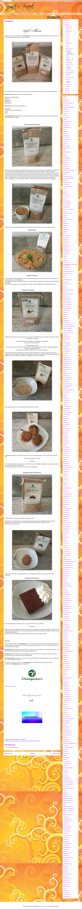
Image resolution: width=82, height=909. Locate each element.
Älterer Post (56, 753)
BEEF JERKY (66, 145)
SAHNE (65, 673)
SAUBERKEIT (66, 686)
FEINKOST (66, 262)
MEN (65, 535)
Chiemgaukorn (69, 43)
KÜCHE (65, 473)
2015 (66, 92)
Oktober (68, 29)
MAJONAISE (66, 514)
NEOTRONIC (66, 569)
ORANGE (65, 596)
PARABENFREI (67, 606)
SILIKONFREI (66, 722)
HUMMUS (66, 398)
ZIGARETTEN (66, 886)
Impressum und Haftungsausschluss (25, 13)
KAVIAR (65, 432)
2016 (66, 90)
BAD (64, 129)
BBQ (64, 141)
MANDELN (66, 518)
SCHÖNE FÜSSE (67, 698)
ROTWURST (66, 667)
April (67, 40)
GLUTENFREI (66, 345)
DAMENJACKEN (67, 213)
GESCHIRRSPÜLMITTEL (69, 326)
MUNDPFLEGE (67, 555)
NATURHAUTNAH (67, 563)
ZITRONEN (66, 892)
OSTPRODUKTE (67, 600)
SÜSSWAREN (66, 763)
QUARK (65, 635)
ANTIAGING (66, 111)
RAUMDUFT (66, 643)
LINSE (65, 506)
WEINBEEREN (66, 853)
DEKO (65, 217)
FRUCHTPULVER (67, 302)
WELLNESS (66, 855)
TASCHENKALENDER (68, 767)
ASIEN (65, 119)
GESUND (65, 334)
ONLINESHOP (28, 741)
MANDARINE (66, 516)
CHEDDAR (66, 184)
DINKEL (65, 225)
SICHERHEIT (66, 720)
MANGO (65, 520)
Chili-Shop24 (68, 74)
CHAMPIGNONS (67, 182)
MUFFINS (66, 547)
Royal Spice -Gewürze (68, 82)
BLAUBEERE (66, 158)
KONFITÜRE (66, 463)
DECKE (65, 215)
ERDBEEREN (66, 250)
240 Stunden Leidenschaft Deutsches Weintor (70, 53)
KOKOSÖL (66, 461)
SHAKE (65, 712)
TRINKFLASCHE (67, 796)
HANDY (65, 371)
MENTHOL (66, 537)
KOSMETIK (66, 469)
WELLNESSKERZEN (68, 857)
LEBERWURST (67, 496)
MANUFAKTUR (67, 522)
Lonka (67, 76)
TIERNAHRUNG (67, 778)
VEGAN (65, 816)
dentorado (68, 79)
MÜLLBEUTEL (66, 549)
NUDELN (65, 577)
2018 (66, 24)
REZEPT (65, 655)
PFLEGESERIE (67, 620)
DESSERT (66, 223)
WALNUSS (66, 833)
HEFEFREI (66, 381)
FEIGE (65, 260)
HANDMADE (66, 365)
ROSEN (65, 661)
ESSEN (10, 741)
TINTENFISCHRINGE (68, 784)
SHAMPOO (66, 714)
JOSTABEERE (66, 408)
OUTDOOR (66, 602)
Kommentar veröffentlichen (12, 747)
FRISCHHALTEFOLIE (68, 289)
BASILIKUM (66, 137)
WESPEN (65, 861)
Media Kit (45, 13)
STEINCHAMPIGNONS (68, 747)
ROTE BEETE (66, 663)
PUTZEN (65, 633)
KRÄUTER (66, 471)
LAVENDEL (66, 492)
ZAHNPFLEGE (67, 882)
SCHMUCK (66, 694)
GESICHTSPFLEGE (68, 332)
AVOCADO (66, 123)
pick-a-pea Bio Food (70, 72)
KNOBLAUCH (66, 451)
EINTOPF (65, 243)
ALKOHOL (66, 105)
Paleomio (68, 46)
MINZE (65, 541)
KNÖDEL (65, 453)
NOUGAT (65, 573)
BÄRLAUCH (66, 135)
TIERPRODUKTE (67, 780)
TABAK (65, 765)
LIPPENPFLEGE (67, 508)
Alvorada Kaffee (69, 62)
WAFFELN (66, 825)
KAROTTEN (66, 424)
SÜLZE (65, 755)
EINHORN (66, 241)
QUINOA (65, 637)
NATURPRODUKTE (67, 567)
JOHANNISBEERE (67, 406)
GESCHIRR (66, 322)
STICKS (65, 751)
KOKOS (65, 459)
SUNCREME (66, 757)
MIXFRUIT (66, 543)
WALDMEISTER (67, 831)
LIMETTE (65, 502)
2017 (66, 88)
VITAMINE (66, 822)
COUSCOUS (66, 207)
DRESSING (66, 229)
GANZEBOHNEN (67, 308)
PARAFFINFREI (67, 608)
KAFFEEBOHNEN (67, 412)
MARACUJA (66, 524)
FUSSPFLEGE (66, 306)
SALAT (65, 675)
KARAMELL (66, 422)
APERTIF (65, 113)
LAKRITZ (65, 490)
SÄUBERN (66, 688)
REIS (65, 653)
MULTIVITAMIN (67, 553)
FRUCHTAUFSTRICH (68, 294)
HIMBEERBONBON (67, 385)
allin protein (68, 57)
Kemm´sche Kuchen (70, 70)
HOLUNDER (66, 392)
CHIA (65, 188)
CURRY (65, 211)
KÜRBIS (65, 483)
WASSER (65, 845)
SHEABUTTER (67, 716)
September (68, 31)
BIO (64, 154)
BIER (65, 149)
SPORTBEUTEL (67, 741)
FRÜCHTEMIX (66, 298)
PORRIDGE (66, 628)
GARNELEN (66, 310)
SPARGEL (66, 739)
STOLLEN (66, 753)
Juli (67, 34)
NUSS (65, 579)
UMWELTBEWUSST (68, 806)
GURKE (65, 355)
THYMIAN (66, 776)
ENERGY (65, 248)
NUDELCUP (66, 575)
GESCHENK (66, 320)
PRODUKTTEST (36, 741)
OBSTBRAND (66, 584)
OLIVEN (65, 590)
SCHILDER (66, 692)
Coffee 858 (68, 50)
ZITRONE (66, 890)
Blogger (57, 906)
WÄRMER (66, 839)
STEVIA (65, 749)
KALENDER (66, 418)
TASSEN (65, 769)
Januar (67, 86)
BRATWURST (66, 168)
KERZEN (65, 439)
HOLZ (65, 394)
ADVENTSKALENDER (68, 103)
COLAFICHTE (66, 201)
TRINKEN (65, 794)
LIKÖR (65, 500)
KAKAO (65, 416)
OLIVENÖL (66, 592)
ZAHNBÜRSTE (67, 878)
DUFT (65, 233)
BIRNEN (65, 156)
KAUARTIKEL (66, 428)
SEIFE (65, 704)
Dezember (68, 25)
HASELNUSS (66, 373)
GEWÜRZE (66, 338)
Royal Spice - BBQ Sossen (69, 60)
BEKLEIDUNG (66, 147)
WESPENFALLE (67, 863)
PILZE (65, 622)
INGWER (65, 402)
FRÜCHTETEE (67, 300)
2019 (66, 22)
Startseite (32, 753)
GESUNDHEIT (66, 336)
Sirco (67, 45)
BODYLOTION (66, 160)
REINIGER (66, 649)
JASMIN (65, 404)
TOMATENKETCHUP (68, 788)
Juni (67, 36)
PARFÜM (65, 610)
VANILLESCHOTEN (67, 814)
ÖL (64, 588)
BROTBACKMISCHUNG (68, 178)
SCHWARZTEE (67, 700)
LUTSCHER (66, 512)
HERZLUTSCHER (67, 383)
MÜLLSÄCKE (66, 551)
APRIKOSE (66, 117)
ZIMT (65, 888)
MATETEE (66, 532)
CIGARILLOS (66, 194)
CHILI (65, 190)
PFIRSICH (66, 614)
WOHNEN (66, 869)
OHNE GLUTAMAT (67, 586)
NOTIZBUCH (66, 571)
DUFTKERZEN (67, 235)
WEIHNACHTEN (67, 847)
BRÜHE (65, 180)
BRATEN (65, 166)
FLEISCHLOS (66, 283)
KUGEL (65, 477)
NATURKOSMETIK (67, 565)
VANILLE (65, 812)
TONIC (65, 790)
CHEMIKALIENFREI (68, 186)
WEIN (65, 851)
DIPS (65, 227)
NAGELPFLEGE (67, 559)
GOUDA (65, 347)
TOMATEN (66, 786)
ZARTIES (65, 884)
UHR (64, 804)
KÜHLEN (65, 479)
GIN (64, 340)
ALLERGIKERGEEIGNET (69, 107)
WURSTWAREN (67, 874)
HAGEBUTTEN (67, 361)
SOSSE (65, 737)
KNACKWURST (67, 449)
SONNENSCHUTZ (67, 733)
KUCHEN (65, 475)
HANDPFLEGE (67, 367)
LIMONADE (66, 504)
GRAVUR (65, 353)
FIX (64, 277)
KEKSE (65, 434)
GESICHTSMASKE (67, 330)
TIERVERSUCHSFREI (68, 782)
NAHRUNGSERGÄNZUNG (69, 561)
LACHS (65, 486)
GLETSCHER (66, 343)
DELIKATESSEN (67, 219)
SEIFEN (65, 706)
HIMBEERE (66, 387)
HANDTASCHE (67, 369)
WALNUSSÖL (66, 835)
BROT (65, 174)
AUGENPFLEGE (67, 121)
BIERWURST (66, 152)
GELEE (65, 316)
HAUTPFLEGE (67, 379)
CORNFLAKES (67, 205)
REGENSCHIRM (67, 645)
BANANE (65, 133)
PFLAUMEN (66, 618)
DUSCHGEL (66, 237)
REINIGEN (66, 647)
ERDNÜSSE (66, 252)
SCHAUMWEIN (67, 690)
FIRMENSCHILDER (67, 273)
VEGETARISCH (67, 818)
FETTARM (66, 267)
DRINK (65, 231)
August (67, 32)
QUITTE (65, 639)
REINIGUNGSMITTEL (68, 651)
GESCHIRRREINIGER (68, 324)
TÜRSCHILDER (67, 802)
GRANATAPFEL (67, 349)
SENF (65, 710)
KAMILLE (65, 420)
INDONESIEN (66, 400)
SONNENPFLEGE (67, 731)
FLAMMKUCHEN (67, 279)
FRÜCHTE (66, 296)
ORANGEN (66, 598)
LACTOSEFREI (67, 488)
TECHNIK (65, 771)
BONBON (65, 164)
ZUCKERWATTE (67, 894)
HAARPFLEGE (67, 359)
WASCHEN (66, 841)
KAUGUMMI (66, 430)
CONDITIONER (67, 203)
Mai (67, 38)
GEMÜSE (65, 318)
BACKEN (65, 125)
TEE (64, 773)
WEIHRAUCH (66, 849)
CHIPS (65, 192)
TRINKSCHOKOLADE (68, 798)
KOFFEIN (65, 457)
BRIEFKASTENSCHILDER (69, 170)
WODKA (65, 867)
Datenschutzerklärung (10, 13)
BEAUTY (65, 143)
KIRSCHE (65, 443)
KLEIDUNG (66, 447)
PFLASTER (66, 616)
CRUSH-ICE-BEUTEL (68, 209)
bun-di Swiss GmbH (70, 77)
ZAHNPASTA (66, 880)
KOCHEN (65, 455)
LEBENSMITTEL (16, 741)
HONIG (65, 396)
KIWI (64, 445)
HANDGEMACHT (67, 363)
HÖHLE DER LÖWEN (68, 389)
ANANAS (65, 109)
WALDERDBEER (67, 827)
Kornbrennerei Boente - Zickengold (69, 68)
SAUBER (65, 684)
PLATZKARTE (66, 626)
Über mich (38, 13)
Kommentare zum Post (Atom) (35, 757)
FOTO (65, 287)
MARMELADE (66, 526)
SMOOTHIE (66, 726)
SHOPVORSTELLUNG (68, 718)
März (67, 41)
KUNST (65, 481)
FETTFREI (66, 269)
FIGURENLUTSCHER (68, 271)
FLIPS (65, 285)
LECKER (23, 741)
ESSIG (65, 256)
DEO (64, 221)
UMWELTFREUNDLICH (68, 808)
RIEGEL (65, 657)
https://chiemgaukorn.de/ (10, 686)
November (68, 27)
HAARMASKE (66, 357)
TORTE (65, 792)
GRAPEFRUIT (66, 351)
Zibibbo (67, 55)
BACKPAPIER (66, 127)
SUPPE (65, 759)
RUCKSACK (66, 669)
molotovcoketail (45, 906)
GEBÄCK (65, 314)
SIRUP (65, 724)
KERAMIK (66, 437)
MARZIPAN (66, 528)
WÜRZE (65, 876)
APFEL (65, 115)
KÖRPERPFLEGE (67, 467)
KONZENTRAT (67, 465)
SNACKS (65, 729)
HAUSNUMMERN (67, 377)
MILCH (65, 539)
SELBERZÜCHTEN (67, 708)
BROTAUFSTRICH (67, 176)
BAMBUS (65, 131)
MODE (65, 545)
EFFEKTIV (66, 239)
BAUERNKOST (67, 139)
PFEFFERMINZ (67, 612)
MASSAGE (66, 530)
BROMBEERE (66, 172)
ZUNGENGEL (66, 896)
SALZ (65, 679)
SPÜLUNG (66, 745)
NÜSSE (65, 581)
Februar (68, 84)
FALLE (65, 258)
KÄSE (65, 426)
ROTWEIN (66, 665)
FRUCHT (65, 291)
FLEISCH (65, 281)
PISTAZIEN (66, 624)
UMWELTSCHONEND (68, 810)
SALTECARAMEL (67, 677)
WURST (65, 871)
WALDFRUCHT (67, 829)
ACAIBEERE (66, 100)
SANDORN (66, 682)
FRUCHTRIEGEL (67, 304)
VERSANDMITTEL (67, 820)
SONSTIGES (66, 735)
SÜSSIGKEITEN (67, 761)
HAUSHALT (66, 375)
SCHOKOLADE (67, 696)
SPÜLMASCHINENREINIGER (69, 743)
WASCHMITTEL (67, 843)
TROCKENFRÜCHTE (68, 800)
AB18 (65, 98)
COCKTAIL (66, 196)
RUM (65, 671)
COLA (65, 198)
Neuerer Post (8, 753)
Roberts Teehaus (69, 48)
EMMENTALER (67, 246)
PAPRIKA (65, 604)
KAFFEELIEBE (67, 414)
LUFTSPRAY (66, 510)
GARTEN (65, 312)
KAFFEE (65, 410)
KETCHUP (66, 441)
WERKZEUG (66, 859)
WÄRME (65, 837)
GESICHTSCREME (67, 328)
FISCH (65, 275)
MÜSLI (65, 557)
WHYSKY (65, 865)
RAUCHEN (66, 641)
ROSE (65, 659)
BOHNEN (65, 162)
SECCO (65, 702)
